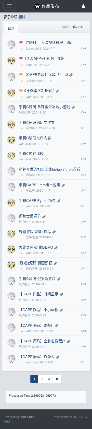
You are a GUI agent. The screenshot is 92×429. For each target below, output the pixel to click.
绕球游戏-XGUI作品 (35, 231)
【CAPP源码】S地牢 (36, 325)
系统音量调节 (30, 215)
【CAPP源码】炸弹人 (37, 356)
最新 (11, 28)
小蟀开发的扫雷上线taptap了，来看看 (49, 169)
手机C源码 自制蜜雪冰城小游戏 (44, 106)
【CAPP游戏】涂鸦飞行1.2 (46, 74)
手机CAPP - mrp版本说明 (39, 184)
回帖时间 (77, 27)
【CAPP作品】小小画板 (38, 309)
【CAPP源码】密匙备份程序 (42, 340)
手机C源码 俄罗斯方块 (37, 278)
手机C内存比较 (31, 153)
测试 (21, 16)
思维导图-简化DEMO (36, 247)
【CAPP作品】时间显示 (38, 293)
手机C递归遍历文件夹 (37, 122)
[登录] (83, 6)
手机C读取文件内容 (35, 137)
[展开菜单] (9, 6)
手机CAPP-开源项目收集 (44, 58)
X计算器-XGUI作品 (39, 90)
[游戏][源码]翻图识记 (35, 262)
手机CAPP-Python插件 (37, 200)
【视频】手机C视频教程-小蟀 (48, 42)
